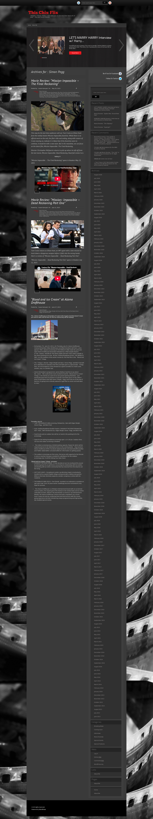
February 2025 (98, 239)
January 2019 (98, 499)
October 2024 (98, 253)
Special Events (43, 310)
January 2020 (98, 456)
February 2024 (98, 281)
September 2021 (99, 385)
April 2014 (97, 681)
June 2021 (97, 395)
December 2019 (99, 460)
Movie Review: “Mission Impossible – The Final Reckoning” (55, 82)
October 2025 (98, 210)
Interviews (97, 733)
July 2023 (97, 306)
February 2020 (98, 453)
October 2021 (98, 381)
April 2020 (97, 445)
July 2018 (97, 520)
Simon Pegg (55, 96)
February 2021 (98, 410)
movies (58, 94)
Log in (96, 753)
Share (37, 192)
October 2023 (98, 296)
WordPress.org (98, 764)
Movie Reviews (43, 91)
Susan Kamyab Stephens (74, 96)
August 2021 (98, 388)
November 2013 (99, 698)
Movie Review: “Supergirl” (102, 127)
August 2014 (98, 666)
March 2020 (98, 449)
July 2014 (97, 670)
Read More (75, 53)
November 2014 (99, 656)
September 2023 (99, 299)
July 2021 (97, 392)
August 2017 (98, 552)
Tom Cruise (48, 97)
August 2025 (98, 217)
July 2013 (97, 713)
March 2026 (98, 192)
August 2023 (98, 303)
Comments (99, 760)
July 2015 (97, 627)
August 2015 (98, 624)
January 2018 (98, 542)
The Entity (41, 97)
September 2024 (99, 256)
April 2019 (97, 488)
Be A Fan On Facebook (110, 73)
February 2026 (98, 196)
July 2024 (97, 264)
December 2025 (99, 203)
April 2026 (97, 189)
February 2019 (98, 495)
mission (48, 93)
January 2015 (98, 649)
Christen (96, 147)
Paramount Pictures (65, 213)
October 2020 (98, 424)
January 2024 (98, 285)
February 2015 (98, 645)
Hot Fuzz (58, 311)
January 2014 (98, 691)
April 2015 (97, 638)
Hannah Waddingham (73, 92)
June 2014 (97, 673)
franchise (65, 92)
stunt (62, 96)
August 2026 (98, 174)
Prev (121, 46)
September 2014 (99, 663)
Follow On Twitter (112, 78)
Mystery (62, 94)
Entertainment (42, 212)
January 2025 (98, 242)
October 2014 (98, 659)
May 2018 (97, 527)
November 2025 (99, 207)
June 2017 (97, 559)
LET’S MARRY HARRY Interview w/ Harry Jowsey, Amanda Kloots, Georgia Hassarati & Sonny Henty (106, 109)
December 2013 (99, 695)
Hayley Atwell (42, 93)
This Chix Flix (43, 13)
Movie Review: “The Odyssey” (103, 123)
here (81, 153)
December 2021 (99, 374)
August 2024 (98, 260)
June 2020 (97, 438)
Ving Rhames (54, 97)
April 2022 (97, 360)
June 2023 (97, 310)
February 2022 (98, 367)
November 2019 (99, 463)
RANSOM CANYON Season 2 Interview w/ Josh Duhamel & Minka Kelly (106, 119)
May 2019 (97, 485)
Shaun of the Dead (70, 311)
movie (46, 94)
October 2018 (98, 510)
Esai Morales (54, 92)
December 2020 (99, 417)
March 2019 (98, 492)
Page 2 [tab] (42, 57)
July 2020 (97, 435)
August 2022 (98, 346)
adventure (52, 211)
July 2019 (97, 477)
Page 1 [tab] (41, 57)
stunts (65, 96)
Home (29, 25)
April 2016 (97, 595)
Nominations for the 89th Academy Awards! (106, 143)
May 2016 (97, 591)
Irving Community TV (71, 212)
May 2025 (97, 228)
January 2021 (98, 413)
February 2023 (98, 324)
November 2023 (99, 292)
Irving (63, 212)
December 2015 (99, 609)
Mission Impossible (55, 93)
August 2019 (98, 474)
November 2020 (99, 420)
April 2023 (97, 317)
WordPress (42, 809)
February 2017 (98, 570)
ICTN (61, 212)
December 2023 (99, 289)
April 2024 (97, 274)
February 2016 (98, 602)
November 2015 (99, 613)
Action (40, 92)
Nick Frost (63, 311)
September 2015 (99, 620)
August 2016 (98, 584)
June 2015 (97, 631)
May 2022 (97, 356)
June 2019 (97, 481)
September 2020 (99, 428)
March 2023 (98, 321)
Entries (97, 757)
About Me (34, 25)
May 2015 (97, 634)
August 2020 (98, 431)
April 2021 (97, 403)
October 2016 (98, 581)
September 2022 (99, 342)
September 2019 (99, 470)
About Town (42, 211)
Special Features (99, 744)
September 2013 (99, 706)
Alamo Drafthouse (43, 311)
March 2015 (98, 641)
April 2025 (97, 232)
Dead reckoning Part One (68, 211)
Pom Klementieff (48, 96)
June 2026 (97, 182)
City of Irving (58, 211)
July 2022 (97, 349)
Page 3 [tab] (43, 57)
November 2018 (99, 506)
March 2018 (98, 535)
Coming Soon (98, 729)
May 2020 (97, 442)
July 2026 (97, 178)
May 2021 (97, 399)
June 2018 (97, 524)
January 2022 (98, 370)
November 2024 (99, 249)
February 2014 (98, 688)
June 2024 (97, 267)
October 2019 (98, 467)
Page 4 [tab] (44, 57)
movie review (52, 94)
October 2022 (98, 338)
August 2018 (98, 517)
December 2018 (99, 502)
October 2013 (98, 702)
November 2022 (99, 335)
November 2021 (99, 378)
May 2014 (97, 677)
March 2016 (98, 599)
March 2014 (98, 684)
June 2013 (97, 716)
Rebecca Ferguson (75, 213)
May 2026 (97, 185)
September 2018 (99, 513)
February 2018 (98, 538)
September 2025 (99, 214)
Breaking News (98, 726)
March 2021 (98, 406)
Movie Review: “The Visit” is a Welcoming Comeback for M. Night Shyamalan (106, 154)
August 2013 (98, 709)
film (59, 92)
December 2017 (99, 545)
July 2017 (97, 556)
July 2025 (97, 221)
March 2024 (98, 278)
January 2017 (98, 574)
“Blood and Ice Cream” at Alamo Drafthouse (52, 301)
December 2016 (99, 577)
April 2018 (97, 531)
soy (60, 96)
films (61, 92)
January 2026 (98, 199)
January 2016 (98, 606)
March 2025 (98, 235)
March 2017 (98, 567)
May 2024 (97, 271)
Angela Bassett (46, 92)
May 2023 (97, 314)
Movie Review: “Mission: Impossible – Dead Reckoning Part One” (55, 201)
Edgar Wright (52, 311)
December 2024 (99, 246)
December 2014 (99, 652)
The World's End (46, 312)
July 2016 (97, 588)
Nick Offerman (68, 94)
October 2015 (98, 616)
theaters (66, 215)
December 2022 (99, 331)
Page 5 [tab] (46, 57)
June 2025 (97, 224)
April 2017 (97, 563)
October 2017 (98, 549)
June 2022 (97, 353)
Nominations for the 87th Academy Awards (105, 164)
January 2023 (98, 328)
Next (31, 46)
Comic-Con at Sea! (106, 159)
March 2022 (98, 363)
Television (61, 215)
